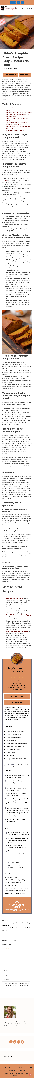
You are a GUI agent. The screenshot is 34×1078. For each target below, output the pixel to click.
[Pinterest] (18, 2)
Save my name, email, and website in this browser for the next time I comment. (17, 984)
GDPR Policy (28, 1067)
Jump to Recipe (10, 75)
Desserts (7, 920)
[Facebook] (11, 2)
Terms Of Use (6, 1067)
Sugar (5, 180)
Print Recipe (24, 75)
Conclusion (10, 128)
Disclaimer (12, 1070)
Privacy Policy (17, 1067)
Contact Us (21, 1070)
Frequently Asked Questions (15, 130)
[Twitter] (22, 2)
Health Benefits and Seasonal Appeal (18, 126)
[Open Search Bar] (22, 8)
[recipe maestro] (9, 8)
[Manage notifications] (30, 1074)
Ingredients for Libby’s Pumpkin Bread (19, 112)
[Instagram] (14, 2)
